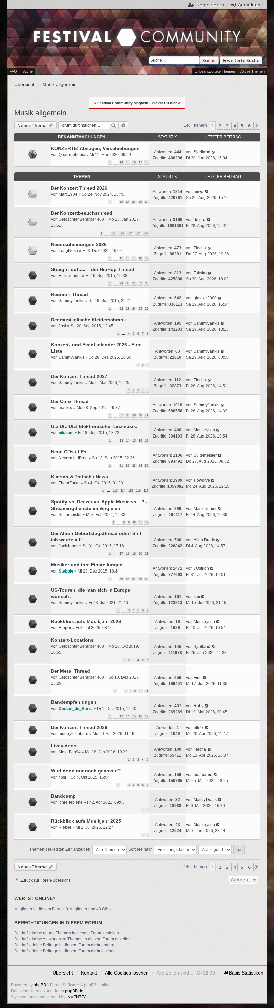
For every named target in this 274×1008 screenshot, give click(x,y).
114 (123, 490)
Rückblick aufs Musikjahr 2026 (86, 621)
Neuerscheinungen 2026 (79, 244)
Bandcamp (63, 796)
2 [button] (220, 126)
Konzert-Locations (72, 640)
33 (146, 283)
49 (146, 202)
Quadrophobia (72, 154)
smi (197, 596)
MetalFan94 (70, 752)
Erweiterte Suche (241, 60)
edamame (203, 774)
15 (127, 162)
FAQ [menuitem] (13, 71)
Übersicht (63, 973)
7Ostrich (201, 568)
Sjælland (202, 152)
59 (146, 579)
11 (140, 522)
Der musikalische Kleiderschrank (88, 319)
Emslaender (70, 275)
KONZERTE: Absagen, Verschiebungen (95, 148)
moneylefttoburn (73, 733)
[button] (256, 126)
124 (121, 233)
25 (140, 308)
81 (121, 465)
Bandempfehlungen (73, 702)
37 (121, 415)
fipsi (62, 326)
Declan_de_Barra (76, 708)
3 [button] (227, 126)
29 (121, 283)
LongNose (68, 250)
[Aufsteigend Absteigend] (215, 849)
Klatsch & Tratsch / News (79, 476)
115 (130, 490)
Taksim (200, 273)
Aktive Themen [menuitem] (252, 71)
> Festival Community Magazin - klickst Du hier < (137, 103)
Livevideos (63, 745)
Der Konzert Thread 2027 (79, 376)
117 (146, 490)
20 (140, 553)
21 (146, 553)
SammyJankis (71, 300)
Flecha (200, 248)
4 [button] (234, 126)
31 (134, 283)
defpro (200, 219)
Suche (209, 60)
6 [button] (249, 126)
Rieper (65, 627)
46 (127, 202)
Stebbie (66, 571)
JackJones (68, 546)
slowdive (202, 480)
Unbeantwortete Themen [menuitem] (215, 71)
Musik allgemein (40, 113)
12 (146, 522)
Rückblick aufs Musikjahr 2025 (86, 821)
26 (146, 308)
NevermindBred (73, 458)
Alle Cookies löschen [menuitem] (127, 973)
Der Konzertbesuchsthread (81, 213)
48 (140, 202)
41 (146, 415)
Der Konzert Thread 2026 (79, 188)
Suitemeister (205, 455)
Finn (198, 677)
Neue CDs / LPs (68, 451)
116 (138, 490)
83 (134, 465)
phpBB (40, 985)
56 (127, 579)
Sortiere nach (141, 849)
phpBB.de (74, 991)
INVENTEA (76, 997)
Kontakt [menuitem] (89, 973)
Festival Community (76, 38)
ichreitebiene (71, 802)
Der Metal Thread (70, 671)
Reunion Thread (69, 294)
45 (121, 202)
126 (137, 233)
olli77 (199, 727)
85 (146, 465)
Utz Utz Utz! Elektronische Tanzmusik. (94, 426)
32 (140, 283)
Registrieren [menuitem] (210, 4)
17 (140, 162)
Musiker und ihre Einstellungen (87, 564)
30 (127, 283)
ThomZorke (69, 483)
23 (127, 308)
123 (113, 233)
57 (134, 579)
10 (134, 522)
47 (134, 202)
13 (121, 440)
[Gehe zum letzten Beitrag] (213, 152)
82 (127, 465)
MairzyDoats (205, 799)
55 (121, 579)
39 (134, 415)
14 (121, 162)
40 (140, 415)
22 (121, 308)
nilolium (66, 432)
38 (127, 415)
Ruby (198, 705)
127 (145, 233)
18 (146, 162)
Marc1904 (68, 194)
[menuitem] (243, 973)
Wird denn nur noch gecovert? (86, 771)
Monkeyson (204, 430)
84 (140, 465)
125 (129, 233)
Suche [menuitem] (27, 71)
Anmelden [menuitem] (249, 4)
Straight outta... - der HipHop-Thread (92, 269)
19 (146, 258)
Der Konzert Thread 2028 (79, 727)
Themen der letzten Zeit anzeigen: (60, 849)
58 (140, 579)
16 (134, 162)
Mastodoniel (205, 508)
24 (134, 308)
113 (115, 490)
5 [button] (242, 126)
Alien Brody (204, 540)
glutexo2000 (205, 298)
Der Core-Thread (70, 401)
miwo (198, 191)
